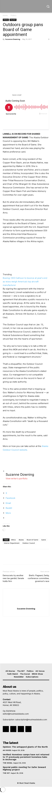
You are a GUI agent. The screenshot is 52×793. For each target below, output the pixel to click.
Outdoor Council (28, 543)
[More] (31, 45)
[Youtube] (28, 729)
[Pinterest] (18, 45)
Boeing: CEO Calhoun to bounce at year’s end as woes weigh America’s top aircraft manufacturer (25, 281)
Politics (13, 15)
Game (43, 540)
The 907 (13, 20)
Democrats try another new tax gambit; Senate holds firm (13, 578)
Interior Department (11, 543)
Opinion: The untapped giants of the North (25, 747)
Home (5, 15)
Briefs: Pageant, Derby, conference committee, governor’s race (38, 578)
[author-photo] (26, 605)
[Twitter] (12, 45)
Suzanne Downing (12, 39)
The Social (7, 763)
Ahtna (13, 540)
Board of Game (32, 540)
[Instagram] (13, 729)
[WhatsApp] (24, 45)
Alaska (21, 540)
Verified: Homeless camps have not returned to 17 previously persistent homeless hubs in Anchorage (26, 757)
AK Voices (7, 750)
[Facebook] (5, 45)
